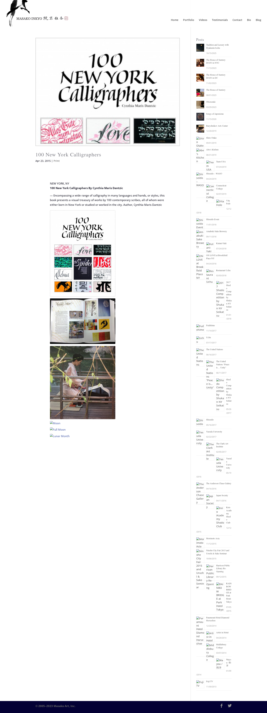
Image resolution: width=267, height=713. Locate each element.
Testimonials (220, 20)
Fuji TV (209, 681)
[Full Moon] (82, 429)
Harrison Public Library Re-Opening (223, 568)
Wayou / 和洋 (228, 662)
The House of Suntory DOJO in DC (215, 76)
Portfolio (188, 20)
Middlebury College (221, 646)
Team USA (221, 161)
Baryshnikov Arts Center (217, 125)
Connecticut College (221, 187)
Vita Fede (228, 202)
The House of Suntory (215, 89)
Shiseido (210, 419)
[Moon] (82, 423)
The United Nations (214, 349)
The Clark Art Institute (222, 445)
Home (174, 20)
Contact (237, 20)
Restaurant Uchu (223, 270)
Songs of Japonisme (215, 113)
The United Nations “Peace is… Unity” (222, 364)
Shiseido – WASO (214, 173)
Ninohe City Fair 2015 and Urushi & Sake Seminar (217, 552)
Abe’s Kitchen (212, 149)
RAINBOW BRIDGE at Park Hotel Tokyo (229, 592)
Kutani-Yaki (221, 243)
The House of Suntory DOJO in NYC (215, 61)
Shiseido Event (212, 219)
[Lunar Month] (82, 436)
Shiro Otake (211, 137)
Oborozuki (210, 101)
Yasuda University (214, 431)
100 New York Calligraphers (68, 154)
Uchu (208, 337)
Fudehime (210, 325)
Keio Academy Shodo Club (229, 515)
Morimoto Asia (212, 538)
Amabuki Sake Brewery (216, 231)
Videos (203, 20)
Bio (249, 20)
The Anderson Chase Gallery (218, 483)
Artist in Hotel (222, 632)
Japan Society (222, 495)
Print (57, 161)
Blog (258, 20)
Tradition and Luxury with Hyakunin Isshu (217, 46)
